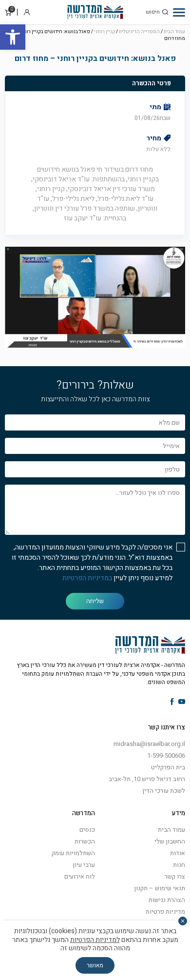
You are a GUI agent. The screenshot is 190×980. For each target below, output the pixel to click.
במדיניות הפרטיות (87, 578)
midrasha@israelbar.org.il (149, 743)
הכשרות (85, 841)
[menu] (179, 12)
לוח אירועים (79, 876)
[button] (12, 37)
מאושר (95, 965)
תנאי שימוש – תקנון (159, 888)
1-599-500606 (166, 755)
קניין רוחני (104, 31)
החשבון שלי (169, 841)
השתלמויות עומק (73, 853)
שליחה (95, 601)
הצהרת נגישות (167, 899)
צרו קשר (175, 876)
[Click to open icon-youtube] (181, 702)
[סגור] (182, 921)
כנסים (87, 829)
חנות (179, 864)
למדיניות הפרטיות (95, 940)
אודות (177, 853)
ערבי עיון (84, 864)
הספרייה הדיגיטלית (139, 31)
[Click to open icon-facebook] (172, 702)
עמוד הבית (174, 31)
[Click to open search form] (165, 12)
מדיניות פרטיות (165, 911)
